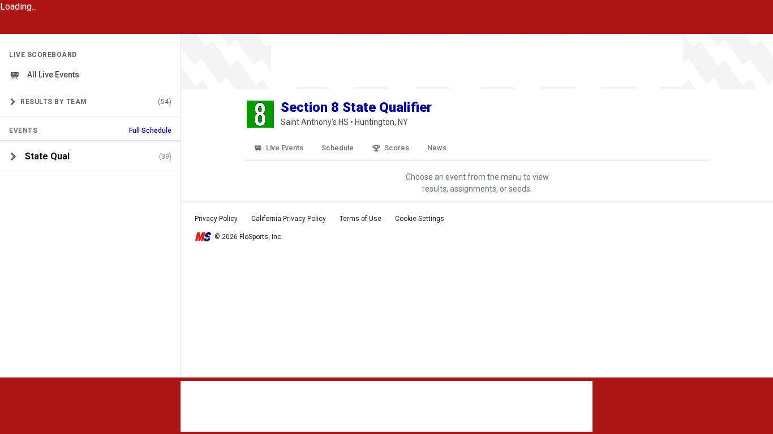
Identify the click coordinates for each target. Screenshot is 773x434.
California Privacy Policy (288, 219)
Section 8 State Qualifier (356, 107)
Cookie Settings (419, 219)
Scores (396, 148)
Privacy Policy (216, 219)
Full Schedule (150, 130)
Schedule (337, 148)
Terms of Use (360, 219)
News (436, 148)
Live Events (284, 148)
